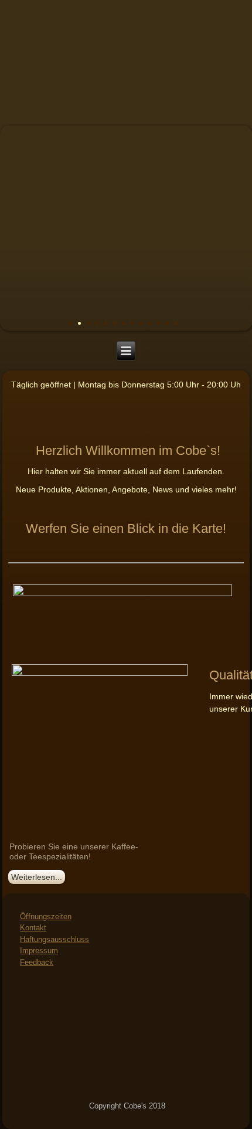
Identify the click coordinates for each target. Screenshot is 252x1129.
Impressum (39, 950)
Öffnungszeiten (45, 916)
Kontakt (33, 927)
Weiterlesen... (36, 877)
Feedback (36, 962)
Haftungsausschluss (54, 939)
